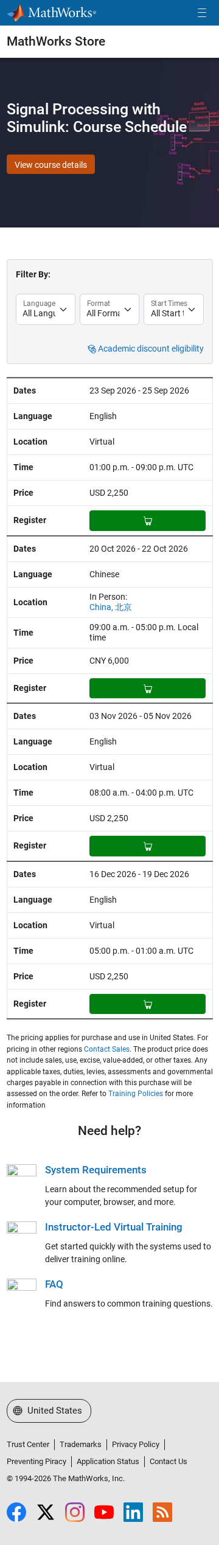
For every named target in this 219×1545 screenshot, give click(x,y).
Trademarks (81, 1444)
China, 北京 (110, 607)
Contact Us (168, 1461)
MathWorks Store (56, 41)
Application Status (108, 1461)
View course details (51, 165)
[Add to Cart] (147, 520)
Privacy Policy (135, 1444)
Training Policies (135, 1093)
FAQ (54, 1284)
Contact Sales (107, 1049)
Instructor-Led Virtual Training (113, 1227)
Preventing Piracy (36, 1461)
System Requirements (96, 1170)
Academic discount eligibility (150, 348)
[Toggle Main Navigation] (202, 13)
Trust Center (28, 1444)
